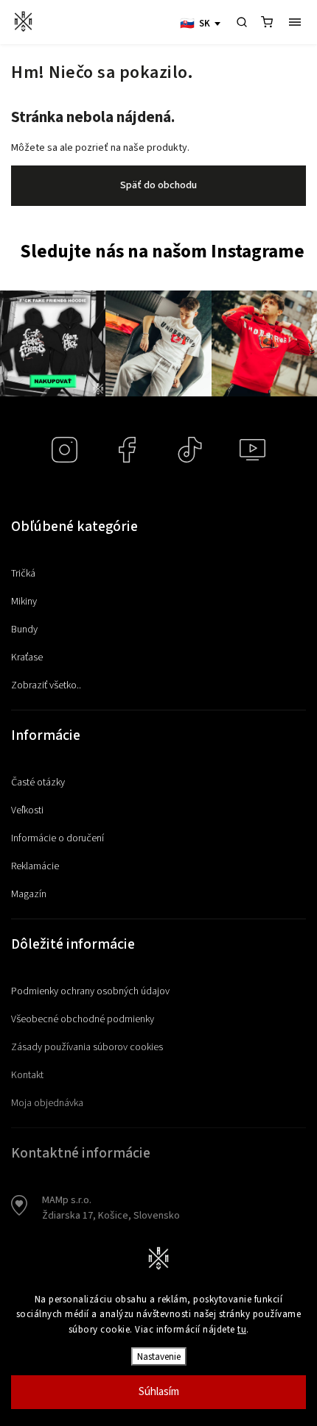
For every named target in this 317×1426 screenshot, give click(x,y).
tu (241, 1329)
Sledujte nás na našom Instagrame (162, 252)
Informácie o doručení (57, 838)
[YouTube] (252, 450)
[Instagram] (64, 450)
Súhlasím (159, 1392)
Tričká (23, 573)
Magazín (28, 894)
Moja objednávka (47, 1103)
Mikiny (24, 601)
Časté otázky (38, 782)
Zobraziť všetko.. (46, 685)
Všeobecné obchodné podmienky (82, 1019)
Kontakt (27, 1075)
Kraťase (27, 657)
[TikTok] (190, 450)
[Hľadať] (242, 22)
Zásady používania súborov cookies (87, 1047)
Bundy (24, 629)
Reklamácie (35, 866)
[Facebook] (127, 450)
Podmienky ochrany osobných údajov (90, 991)
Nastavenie (159, 1356)
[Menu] (295, 22)
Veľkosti (27, 810)
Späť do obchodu (158, 185)
